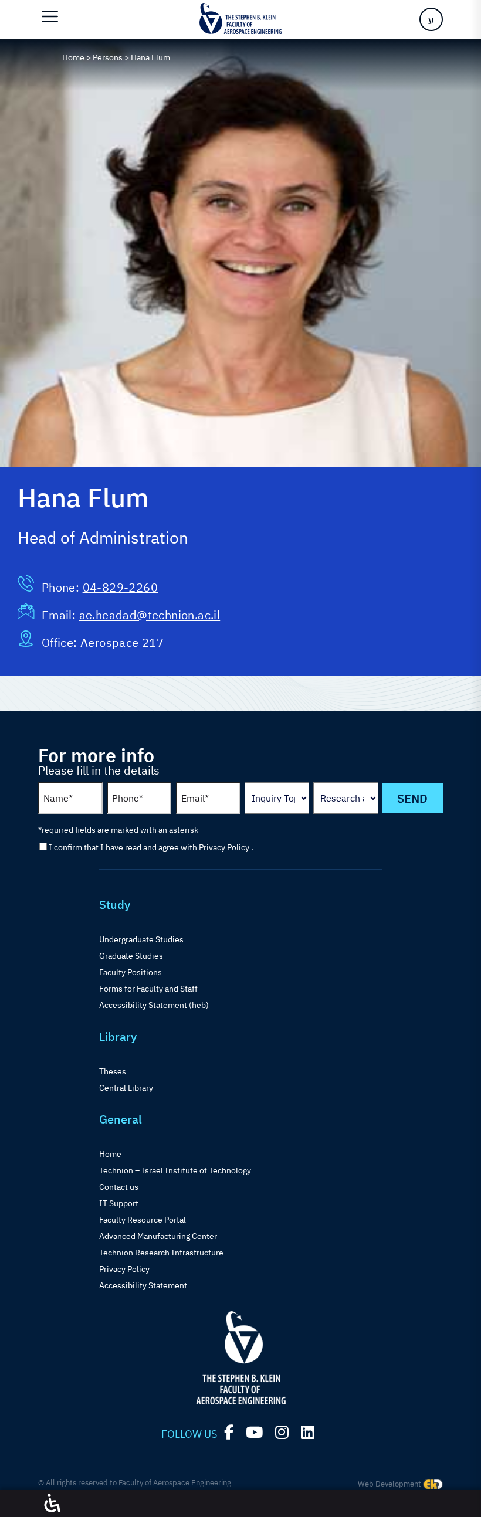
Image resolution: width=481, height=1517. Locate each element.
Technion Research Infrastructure (161, 1252)
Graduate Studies (131, 956)
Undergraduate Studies (141, 939)
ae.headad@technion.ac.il (150, 615)
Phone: (62, 587)
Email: (60, 615)
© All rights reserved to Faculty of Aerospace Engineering (134, 1483)
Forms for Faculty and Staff (148, 988)
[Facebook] (229, 1432)
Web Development (390, 1484)
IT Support (118, 1203)
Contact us (118, 1187)
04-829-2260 (120, 587)
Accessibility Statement (143, 1285)
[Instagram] (282, 1432)
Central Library (126, 1087)
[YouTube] (254, 1432)
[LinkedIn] (308, 1432)
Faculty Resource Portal (142, 1219)
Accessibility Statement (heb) (154, 1005)
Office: (61, 642)
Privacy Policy (224, 847)
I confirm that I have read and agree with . (151, 847)
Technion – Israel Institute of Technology (175, 1170)
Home (110, 1154)
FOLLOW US (189, 1434)
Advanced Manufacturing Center (158, 1236)
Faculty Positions (130, 972)
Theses (112, 1071)
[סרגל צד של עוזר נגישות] (52, 1503)
